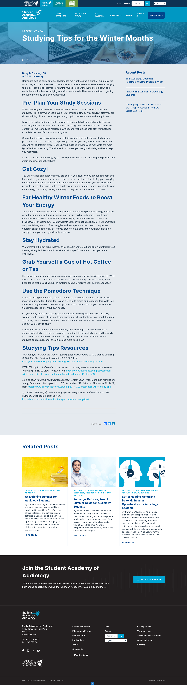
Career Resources (61, 14)
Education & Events (80, 14)
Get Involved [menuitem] (78, 635)
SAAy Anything (141, 493)
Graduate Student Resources (40, 490)
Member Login (156, 15)
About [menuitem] (75, 644)
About (129, 15)
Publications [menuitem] (78, 640)
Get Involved (99, 14)
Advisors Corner (130, 490)
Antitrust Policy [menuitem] (144, 640)
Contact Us (140, 14)
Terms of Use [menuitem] (144, 631)
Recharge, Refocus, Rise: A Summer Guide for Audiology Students (92, 503)
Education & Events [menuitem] (81, 631)
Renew (127, 3)
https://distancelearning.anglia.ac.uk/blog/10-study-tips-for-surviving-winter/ (62, 361)
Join (119, 3)
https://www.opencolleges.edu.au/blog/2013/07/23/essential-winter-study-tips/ (70, 386)
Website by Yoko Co (157, 681)
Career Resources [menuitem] (81, 626)
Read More (31, 535)
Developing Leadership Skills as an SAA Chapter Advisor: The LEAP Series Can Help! (144, 107)
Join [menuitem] (107, 626)
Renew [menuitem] (108, 631)
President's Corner (95, 493)
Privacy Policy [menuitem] (144, 626)
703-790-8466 (32, 639)
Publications (116, 15)
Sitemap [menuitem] (141, 644)
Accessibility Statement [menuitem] (149, 635)
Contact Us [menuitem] (77, 649)
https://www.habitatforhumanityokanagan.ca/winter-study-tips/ (55, 399)
